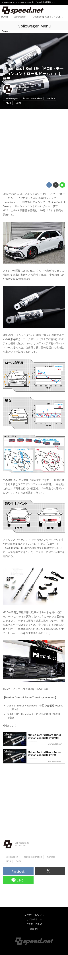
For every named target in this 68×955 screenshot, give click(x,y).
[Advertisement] (34, 146)
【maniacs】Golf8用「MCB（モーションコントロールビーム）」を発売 (33, 73)
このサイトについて (34, 914)
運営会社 (34, 929)
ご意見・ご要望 (34, 924)
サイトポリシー (34, 919)
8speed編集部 (22, 87)
